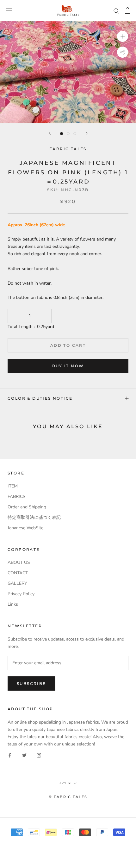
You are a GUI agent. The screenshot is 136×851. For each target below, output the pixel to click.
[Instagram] (39, 754)
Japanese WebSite (25, 528)
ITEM (13, 486)
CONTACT (18, 573)
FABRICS (17, 496)
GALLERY (17, 583)
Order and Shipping (27, 507)
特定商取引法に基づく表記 (34, 517)
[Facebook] (10, 754)
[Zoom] (122, 36)
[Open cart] (127, 10)
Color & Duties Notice (40, 398)
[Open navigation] (9, 10)
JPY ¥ (65, 783)
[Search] (116, 10)
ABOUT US (19, 562)
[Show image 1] (61, 133)
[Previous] (50, 133)
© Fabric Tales (68, 797)
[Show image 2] (68, 133)
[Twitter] (24, 754)
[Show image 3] (74, 133)
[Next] (87, 133)
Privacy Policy (21, 594)
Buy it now (68, 366)
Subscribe (31, 683)
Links (13, 604)
